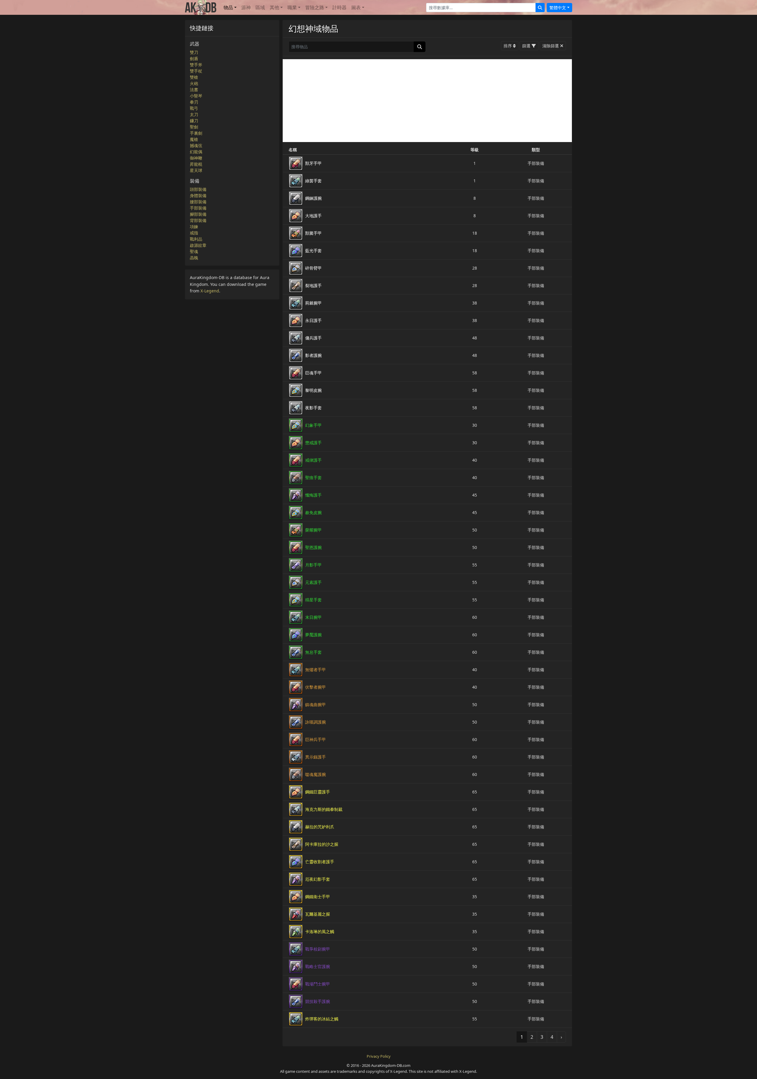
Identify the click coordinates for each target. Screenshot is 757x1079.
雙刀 (194, 52)
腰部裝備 (198, 201)
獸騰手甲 (313, 233)
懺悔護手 (313, 495)
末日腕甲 (313, 617)
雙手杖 (196, 71)
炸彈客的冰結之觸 (321, 1019)
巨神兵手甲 (315, 739)
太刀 (194, 114)
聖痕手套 (313, 477)
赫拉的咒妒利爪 (319, 827)
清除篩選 (550, 46)
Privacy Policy (379, 1056)
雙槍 (194, 77)
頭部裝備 (198, 189)
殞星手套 (313, 600)
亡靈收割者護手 (319, 861)
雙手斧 (196, 64)
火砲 (194, 83)
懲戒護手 (313, 442)
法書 (194, 89)
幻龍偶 (196, 151)
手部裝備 (198, 208)
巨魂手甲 (313, 373)
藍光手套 (313, 250)
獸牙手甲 (313, 163)
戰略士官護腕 (317, 966)
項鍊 (194, 226)
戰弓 (194, 108)
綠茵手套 (313, 180)
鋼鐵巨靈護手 (317, 792)
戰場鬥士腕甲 (317, 984)
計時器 (339, 7)
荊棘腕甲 (313, 303)
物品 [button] (228, 7)
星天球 (196, 170)
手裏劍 (196, 133)
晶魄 (194, 257)
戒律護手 (313, 460)
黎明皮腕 (313, 390)
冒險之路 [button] (314, 7)
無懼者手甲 (315, 669)
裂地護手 (313, 285)
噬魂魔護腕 (315, 774)
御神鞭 (196, 158)
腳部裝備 (198, 214)
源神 (246, 7)
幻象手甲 (313, 425)
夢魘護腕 (313, 634)
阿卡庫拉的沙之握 (321, 844)
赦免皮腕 (313, 512)
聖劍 (194, 127)
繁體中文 (557, 7)
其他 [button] (274, 7)
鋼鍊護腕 (313, 198)
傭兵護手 (313, 338)
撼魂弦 (196, 145)
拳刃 (194, 102)
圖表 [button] (356, 7)
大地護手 (313, 215)
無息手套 (313, 652)
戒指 (194, 233)
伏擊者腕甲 (315, 687)
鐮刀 (194, 120)
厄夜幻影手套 (317, 879)
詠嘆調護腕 (315, 722)
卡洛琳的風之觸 (319, 931)
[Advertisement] (427, 100)
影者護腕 (313, 355)
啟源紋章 (198, 245)
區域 (260, 7)
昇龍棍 (196, 164)
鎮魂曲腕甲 (315, 704)
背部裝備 (198, 220)
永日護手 (313, 320)
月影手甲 (313, 565)
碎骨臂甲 (313, 268)
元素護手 (313, 582)
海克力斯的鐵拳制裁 (323, 809)
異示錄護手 (315, 757)
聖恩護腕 (313, 547)
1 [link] (521, 1037)
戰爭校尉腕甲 (317, 949)
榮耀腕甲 (313, 530)
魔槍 (194, 139)
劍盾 (194, 58)
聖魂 (194, 251)
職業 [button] (292, 7)
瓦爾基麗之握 (317, 914)
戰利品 (196, 239)
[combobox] (481, 7)
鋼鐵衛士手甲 (317, 896)
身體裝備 (198, 195)
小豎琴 (196, 96)
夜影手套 (313, 407)
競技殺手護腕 (317, 1001)
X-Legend (209, 291)
